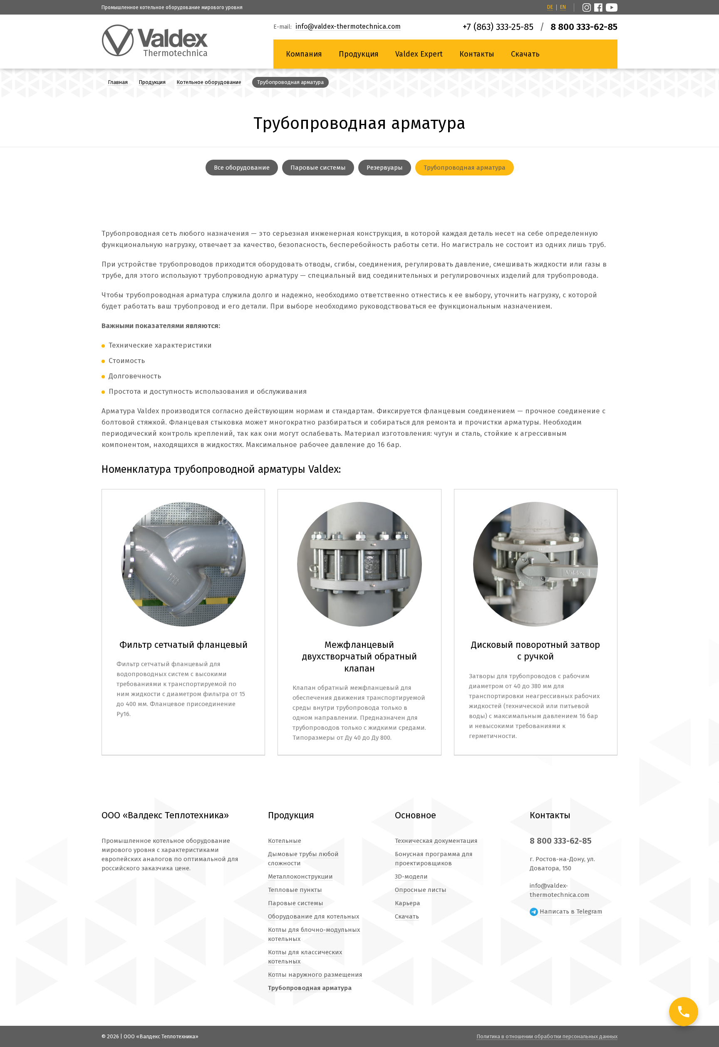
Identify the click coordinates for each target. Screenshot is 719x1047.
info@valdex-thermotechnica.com (348, 26)
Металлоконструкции (300, 876)
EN (563, 7)
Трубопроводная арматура (465, 167)
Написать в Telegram (571, 911)
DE (550, 7)
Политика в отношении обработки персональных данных (546, 1036)
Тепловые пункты (295, 890)
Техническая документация (436, 841)
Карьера (407, 903)
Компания (304, 54)
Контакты (476, 54)
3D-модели (411, 876)
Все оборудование (242, 167)
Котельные (284, 841)
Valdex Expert (419, 54)
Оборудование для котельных (313, 916)
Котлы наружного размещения (315, 974)
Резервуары (385, 167)
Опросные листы (420, 890)
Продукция (359, 54)
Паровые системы (318, 167)
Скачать (525, 54)
